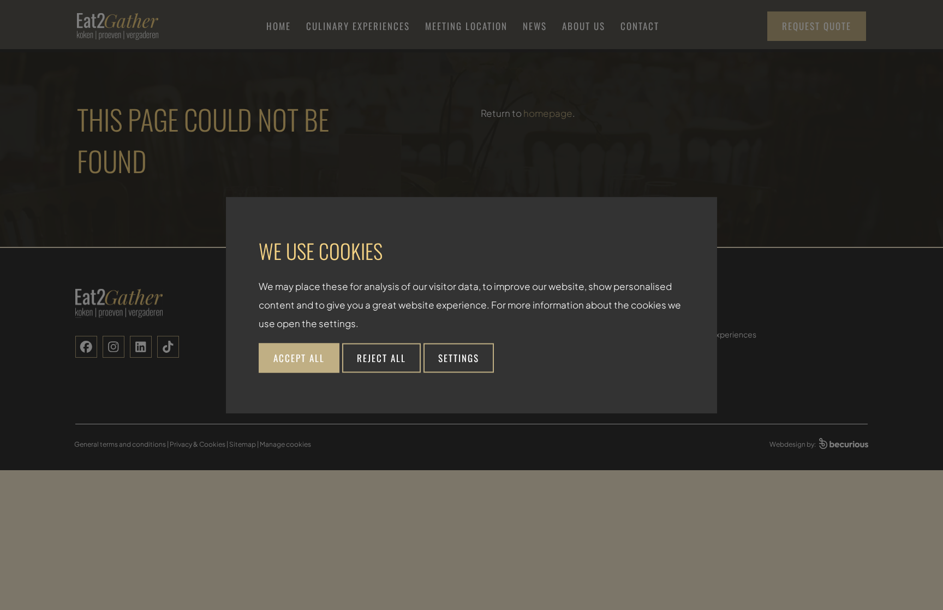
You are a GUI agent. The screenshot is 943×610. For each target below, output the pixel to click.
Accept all (299, 357)
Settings (458, 357)
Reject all (381, 357)
